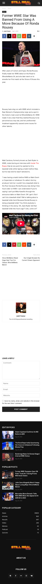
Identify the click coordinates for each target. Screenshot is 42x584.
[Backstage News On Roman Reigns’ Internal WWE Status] (7, 457)
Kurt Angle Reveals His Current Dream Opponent (31, 259)
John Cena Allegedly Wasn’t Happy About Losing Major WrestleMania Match (27, 485)
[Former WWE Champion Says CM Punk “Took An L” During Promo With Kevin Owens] (7, 474)
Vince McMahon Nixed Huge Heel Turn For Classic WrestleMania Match (10, 261)
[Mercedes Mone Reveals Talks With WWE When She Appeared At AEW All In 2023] (7, 497)
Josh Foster (7, 31)
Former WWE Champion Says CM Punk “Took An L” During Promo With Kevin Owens (26, 474)
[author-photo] (21, 313)
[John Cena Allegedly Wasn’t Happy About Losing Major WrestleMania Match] (7, 486)
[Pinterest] (14, 36)
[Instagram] (26, 576)
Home (4, 8)
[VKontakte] (32, 576)
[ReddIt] (24, 36)
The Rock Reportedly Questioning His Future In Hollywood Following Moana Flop (27, 445)
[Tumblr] (29, 36)
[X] (9, 36)
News (9, 8)
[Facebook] (4, 36)
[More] (34, 36)
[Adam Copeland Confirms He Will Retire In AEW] (7, 435)
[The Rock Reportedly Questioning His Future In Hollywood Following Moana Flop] (7, 446)
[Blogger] (10, 576)
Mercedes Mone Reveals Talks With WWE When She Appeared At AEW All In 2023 (26, 496)
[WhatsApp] (19, 36)
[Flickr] (21, 576)
